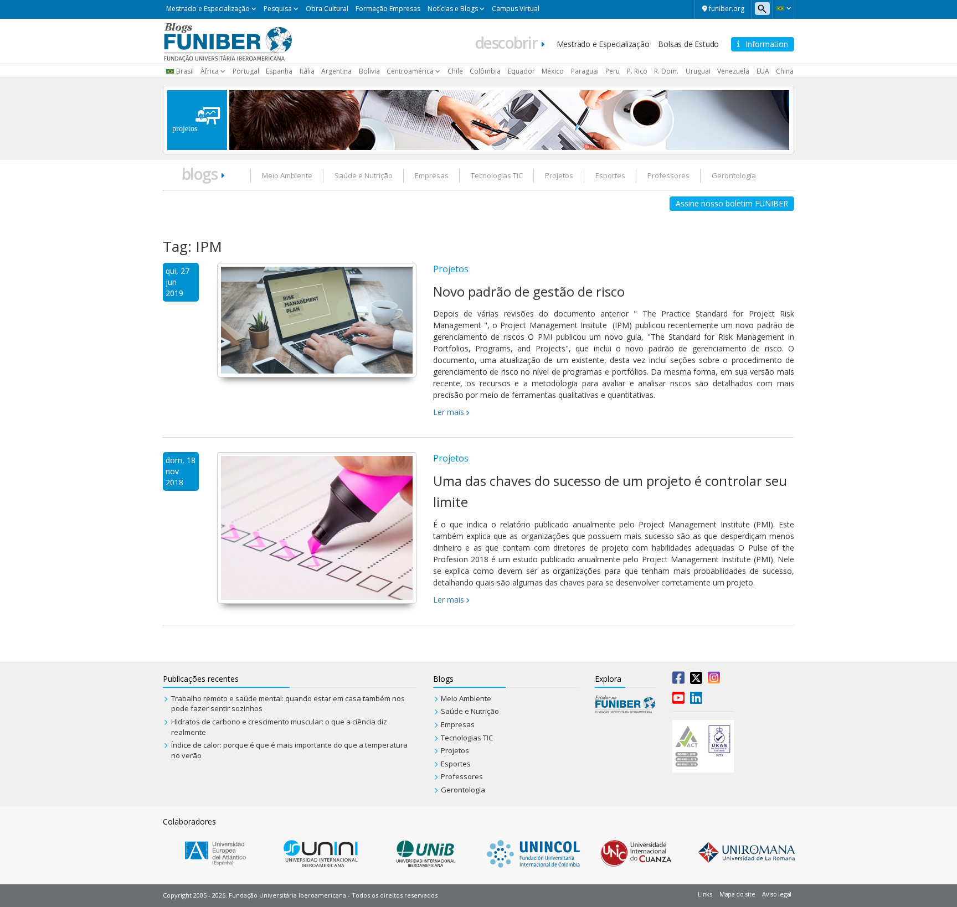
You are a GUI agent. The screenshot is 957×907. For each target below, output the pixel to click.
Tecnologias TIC (497, 175)
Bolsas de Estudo (688, 44)
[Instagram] (714, 680)
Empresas (432, 175)
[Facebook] (678, 680)
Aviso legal (776, 894)
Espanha (279, 71)
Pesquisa (278, 8)
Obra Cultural (327, 8)
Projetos (559, 175)
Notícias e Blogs (453, 8)
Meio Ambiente (287, 175)
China (785, 71)
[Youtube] (678, 700)
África (209, 71)
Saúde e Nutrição (364, 175)
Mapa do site (737, 894)
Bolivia (369, 71)
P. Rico (637, 71)
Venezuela (733, 71)
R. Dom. (666, 71)
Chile (455, 71)
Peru (612, 71)
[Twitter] (696, 680)
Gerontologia (734, 175)
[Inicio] (228, 41)
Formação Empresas (388, 8)
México (553, 71)
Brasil (185, 71)
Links (705, 894)
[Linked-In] (696, 700)
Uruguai (698, 71)
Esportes (610, 175)
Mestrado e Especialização (208, 8)
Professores (668, 175)
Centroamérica (410, 71)
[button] (783, 8)
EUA (763, 71)
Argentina (336, 71)
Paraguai (585, 71)
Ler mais (448, 412)
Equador (521, 71)
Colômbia (485, 71)
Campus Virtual (515, 8)
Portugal (246, 71)
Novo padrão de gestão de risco (529, 291)
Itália (307, 71)
